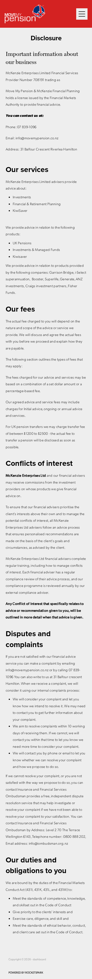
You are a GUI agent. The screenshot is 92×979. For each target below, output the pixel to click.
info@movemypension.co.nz (37, 138)
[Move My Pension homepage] (40, 14)
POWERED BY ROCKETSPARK (25, 972)
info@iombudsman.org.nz (48, 843)
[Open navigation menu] (82, 14)
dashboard (39, 959)
